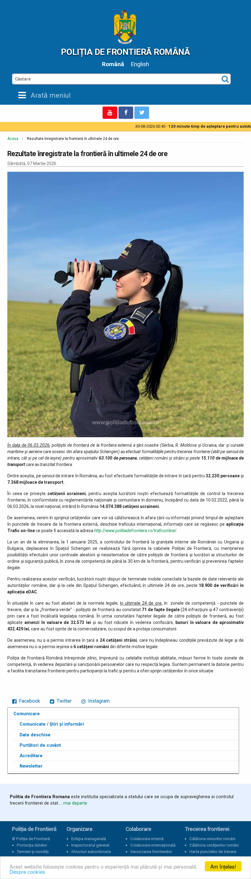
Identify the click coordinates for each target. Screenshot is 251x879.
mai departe (75, 803)
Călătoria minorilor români (212, 838)
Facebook (29, 701)
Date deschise (35, 735)
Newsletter (31, 766)
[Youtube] (110, 113)
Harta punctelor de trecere (212, 851)
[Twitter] (141, 113)
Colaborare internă (146, 838)
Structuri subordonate (91, 851)
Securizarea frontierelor (151, 851)
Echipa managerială (88, 838)
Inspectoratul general (90, 845)
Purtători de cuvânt (40, 745)
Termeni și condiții (33, 851)
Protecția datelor (32, 845)
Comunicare (26, 713)
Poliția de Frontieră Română (125, 52)
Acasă (12, 139)
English (140, 64)
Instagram (98, 701)
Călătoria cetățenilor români (214, 845)
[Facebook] (125, 113)
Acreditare (31, 755)
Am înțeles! (223, 866)
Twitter (63, 701)
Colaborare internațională (152, 845)
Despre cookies (27, 871)
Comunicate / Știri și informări (52, 724)
